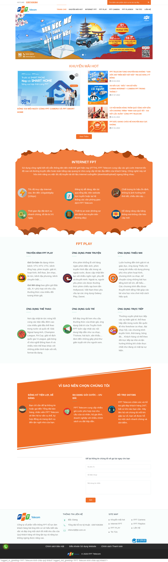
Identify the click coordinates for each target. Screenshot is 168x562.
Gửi (90, 500)
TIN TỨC (139, 9)
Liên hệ (136, 528)
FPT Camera (114, 9)
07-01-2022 (115, 128)
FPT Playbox (127, 9)
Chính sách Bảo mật (55, 546)
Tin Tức (114, 532)
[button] (82, 54)
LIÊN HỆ (148, 9)
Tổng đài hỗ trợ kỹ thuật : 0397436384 (85, 525)
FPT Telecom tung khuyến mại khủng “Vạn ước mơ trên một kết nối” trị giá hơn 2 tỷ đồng (130, 75)
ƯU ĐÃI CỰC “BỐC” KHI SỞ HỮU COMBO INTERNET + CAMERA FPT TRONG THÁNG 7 (127, 89)
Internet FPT (91, 9)
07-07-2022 (115, 95)
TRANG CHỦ (61, 9)
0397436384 (32, 2)
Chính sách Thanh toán (112, 546)
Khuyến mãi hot (76, 9)
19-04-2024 (115, 81)
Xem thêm (84, 136)
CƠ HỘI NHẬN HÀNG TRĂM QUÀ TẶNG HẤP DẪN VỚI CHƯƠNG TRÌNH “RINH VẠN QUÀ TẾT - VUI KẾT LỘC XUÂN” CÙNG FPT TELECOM (130, 111)
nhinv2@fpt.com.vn (77, 530)
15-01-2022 (115, 117)
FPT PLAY (103, 9)
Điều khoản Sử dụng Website (83, 546)
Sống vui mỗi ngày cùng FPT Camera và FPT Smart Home (46, 110)
